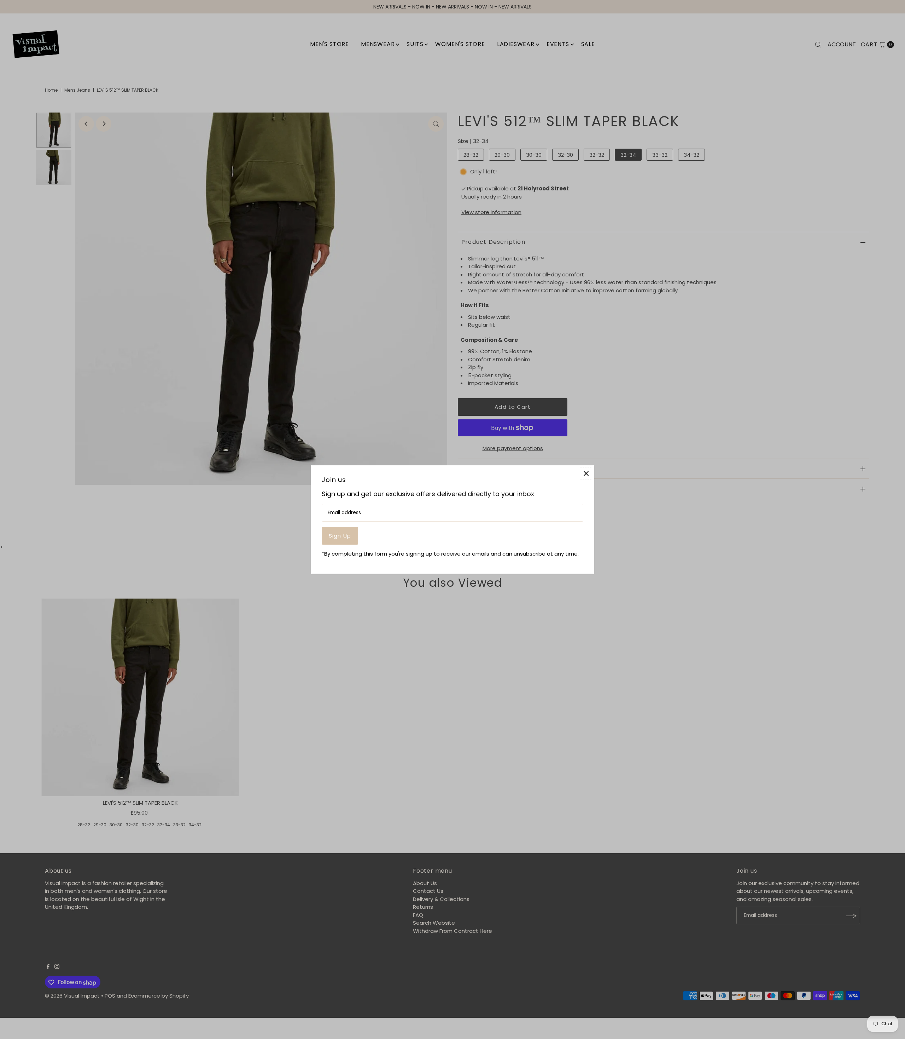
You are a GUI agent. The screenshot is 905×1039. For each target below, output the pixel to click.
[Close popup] (586, 473)
